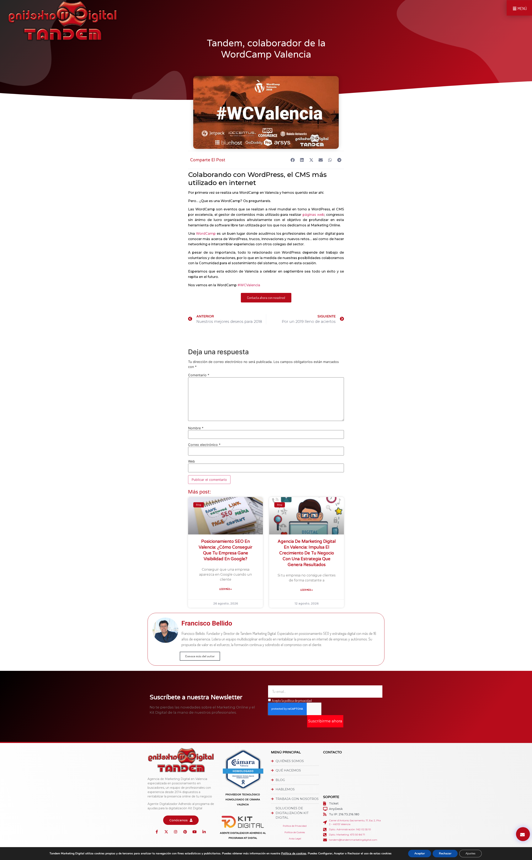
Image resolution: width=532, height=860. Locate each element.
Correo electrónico (204, 444)
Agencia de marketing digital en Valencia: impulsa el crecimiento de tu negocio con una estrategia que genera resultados (307, 553)
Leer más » (225, 589)
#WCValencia (249, 285)
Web (191, 461)
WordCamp (206, 234)
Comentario (198, 375)
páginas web (313, 215)
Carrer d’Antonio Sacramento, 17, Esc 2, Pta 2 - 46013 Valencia (355, 822)
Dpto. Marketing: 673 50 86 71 (347, 834)
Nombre (195, 428)
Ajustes (470, 853)
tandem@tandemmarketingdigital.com (353, 839)
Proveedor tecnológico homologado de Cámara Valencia (242, 799)
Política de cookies (293, 853)
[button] (292, 160)
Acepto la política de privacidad (292, 700)
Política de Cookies (294, 832)
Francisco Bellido (206, 623)
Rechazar (445, 853)
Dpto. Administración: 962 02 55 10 (350, 829)
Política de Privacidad (295, 825)
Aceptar (419, 853)
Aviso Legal (295, 838)
